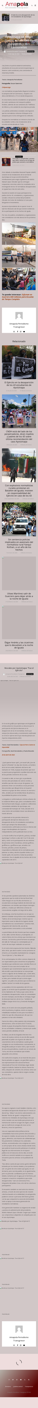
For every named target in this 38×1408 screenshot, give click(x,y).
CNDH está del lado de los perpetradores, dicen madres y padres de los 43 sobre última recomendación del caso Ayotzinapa (19, 436)
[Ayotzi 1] (19, 465)
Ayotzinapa (31, 51)
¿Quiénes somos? (18, 1386)
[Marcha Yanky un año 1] (19, 519)
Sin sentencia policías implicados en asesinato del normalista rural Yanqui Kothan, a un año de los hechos (19, 544)
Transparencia (29, 1386)
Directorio (8, 1386)
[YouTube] (21, 1380)
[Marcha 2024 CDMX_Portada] (5, 17)
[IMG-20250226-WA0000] (19, 622)
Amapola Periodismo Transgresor (16, 51)
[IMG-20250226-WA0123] (19, 573)
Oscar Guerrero (16, 83)
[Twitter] (13, 1380)
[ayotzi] (19, 411)
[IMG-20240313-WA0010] (6, 162)
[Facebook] (9, 1380)
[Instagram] (17, 1380)
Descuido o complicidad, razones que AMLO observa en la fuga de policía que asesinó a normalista (23, 160)
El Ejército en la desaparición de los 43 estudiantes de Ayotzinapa (23, 15)
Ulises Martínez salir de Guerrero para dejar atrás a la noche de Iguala (19, 596)
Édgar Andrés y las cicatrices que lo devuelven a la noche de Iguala (19, 645)
